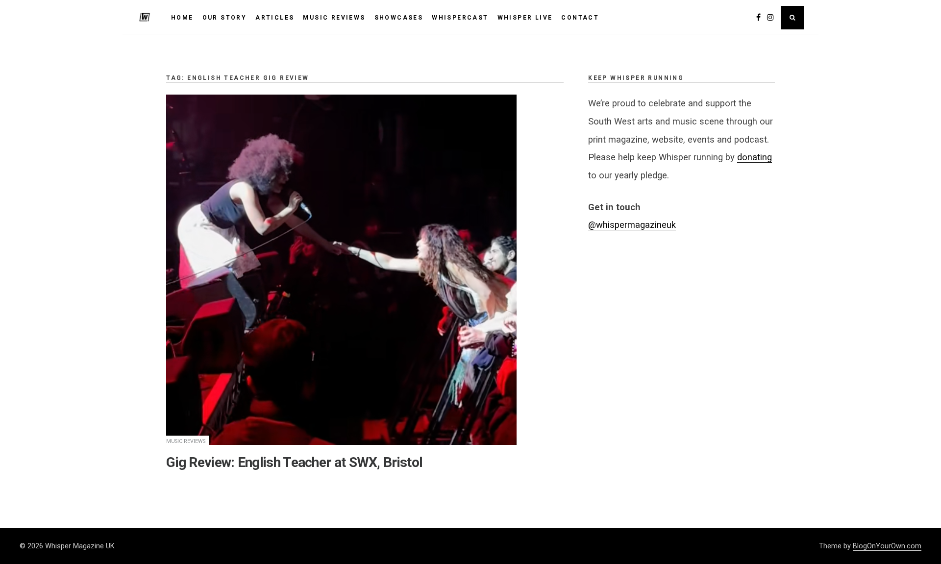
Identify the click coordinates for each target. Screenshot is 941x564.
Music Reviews (185, 441)
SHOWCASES (398, 17)
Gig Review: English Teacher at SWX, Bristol (294, 462)
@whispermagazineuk (632, 225)
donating (754, 157)
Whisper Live (525, 17)
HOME (182, 17)
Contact (580, 17)
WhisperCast (460, 17)
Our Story (224, 17)
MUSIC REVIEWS (334, 17)
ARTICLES (274, 17)
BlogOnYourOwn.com (887, 545)
